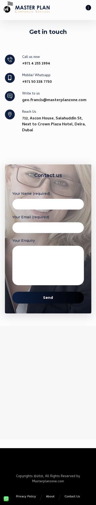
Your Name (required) (31, 193)
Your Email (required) (30, 217)
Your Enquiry (23, 240)
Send (48, 297)
